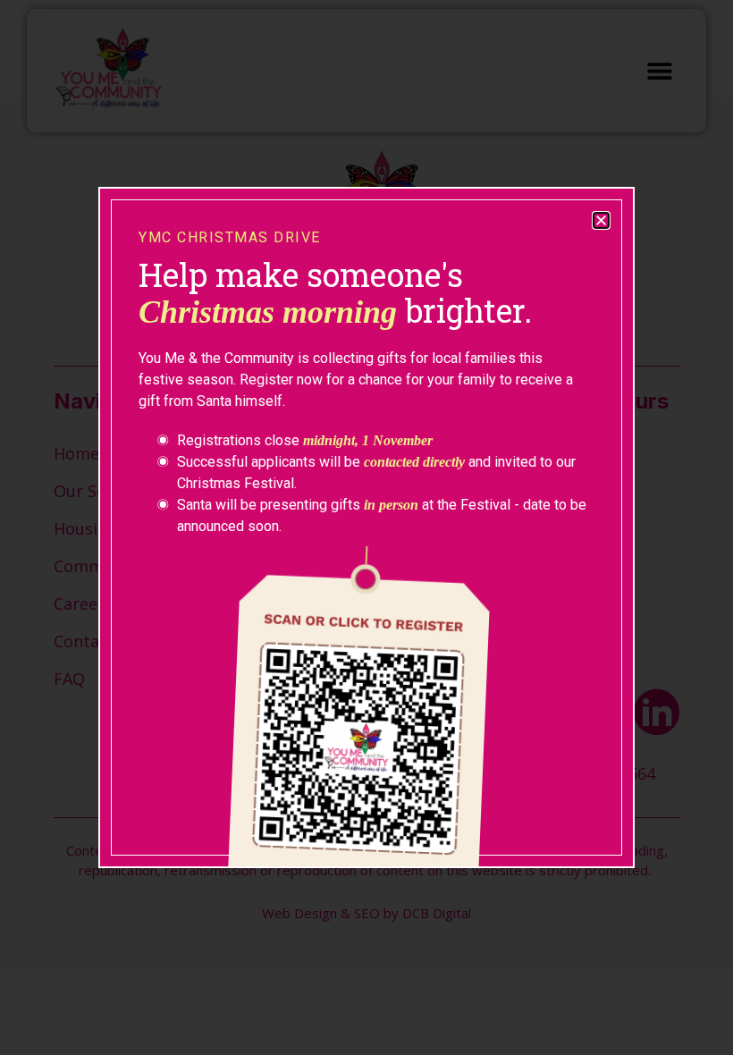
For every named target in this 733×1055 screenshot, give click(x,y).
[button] (601, 220)
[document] (366, 527)
